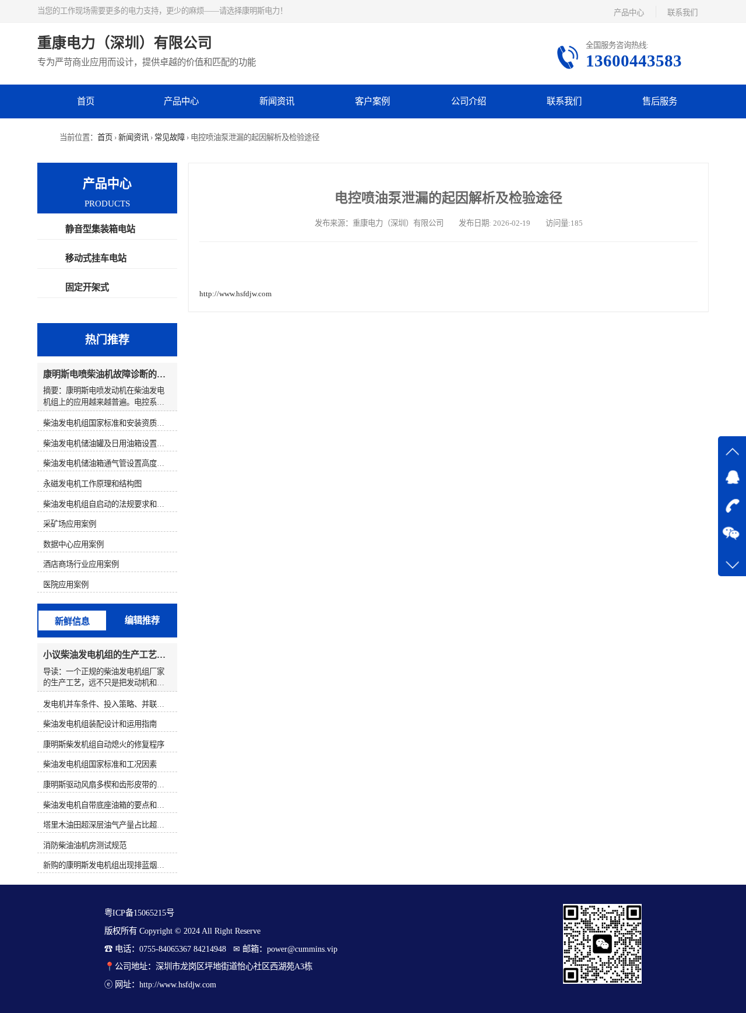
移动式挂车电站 (95, 258)
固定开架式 (87, 287)
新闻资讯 (276, 101)
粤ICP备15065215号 (139, 912)
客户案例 (372, 101)
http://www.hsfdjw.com (235, 293)
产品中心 (629, 12)
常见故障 (169, 137)
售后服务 (659, 101)
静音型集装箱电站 (100, 229)
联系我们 (682, 12)
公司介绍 (468, 101)
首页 (85, 101)
